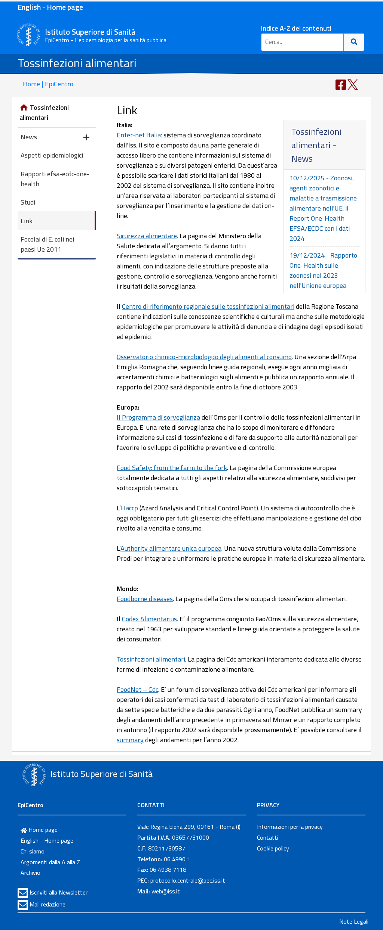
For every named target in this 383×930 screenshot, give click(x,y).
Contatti (267, 837)
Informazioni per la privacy (290, 826)
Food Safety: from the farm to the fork (172, 468)
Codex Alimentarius (149, 619)
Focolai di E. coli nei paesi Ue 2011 (47, 244)
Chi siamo (33, 851)
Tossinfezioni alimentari (77, 63)
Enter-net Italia (139, 135)
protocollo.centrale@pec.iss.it (187, 880)
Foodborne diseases (145, 599)
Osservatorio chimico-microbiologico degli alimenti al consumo (204, 357)
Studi (28, 202)
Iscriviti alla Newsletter (59, 892)
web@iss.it (165, 891)
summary (130, 740)
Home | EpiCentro (48, 84)
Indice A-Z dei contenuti (296, 28)
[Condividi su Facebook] (340, 84)
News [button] (29, 137)
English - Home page (50, 7)
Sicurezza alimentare (147, 236)
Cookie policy (273, 848)
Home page (42, 829)
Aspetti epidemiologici (52, 155)
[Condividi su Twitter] (352, 84)
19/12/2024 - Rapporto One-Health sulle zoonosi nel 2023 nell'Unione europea (323, 270)
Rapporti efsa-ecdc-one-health (55, 179)
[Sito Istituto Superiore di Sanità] (34, 774)
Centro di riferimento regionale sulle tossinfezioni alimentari (208, 306)
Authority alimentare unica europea (170, 548)
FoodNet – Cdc (137, 689)
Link (27, 221)
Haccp (129, 508)
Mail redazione (47, 904)
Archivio (30, 872)
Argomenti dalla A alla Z (50, 862)
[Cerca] (354, 42)
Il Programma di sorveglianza (158, 417)
